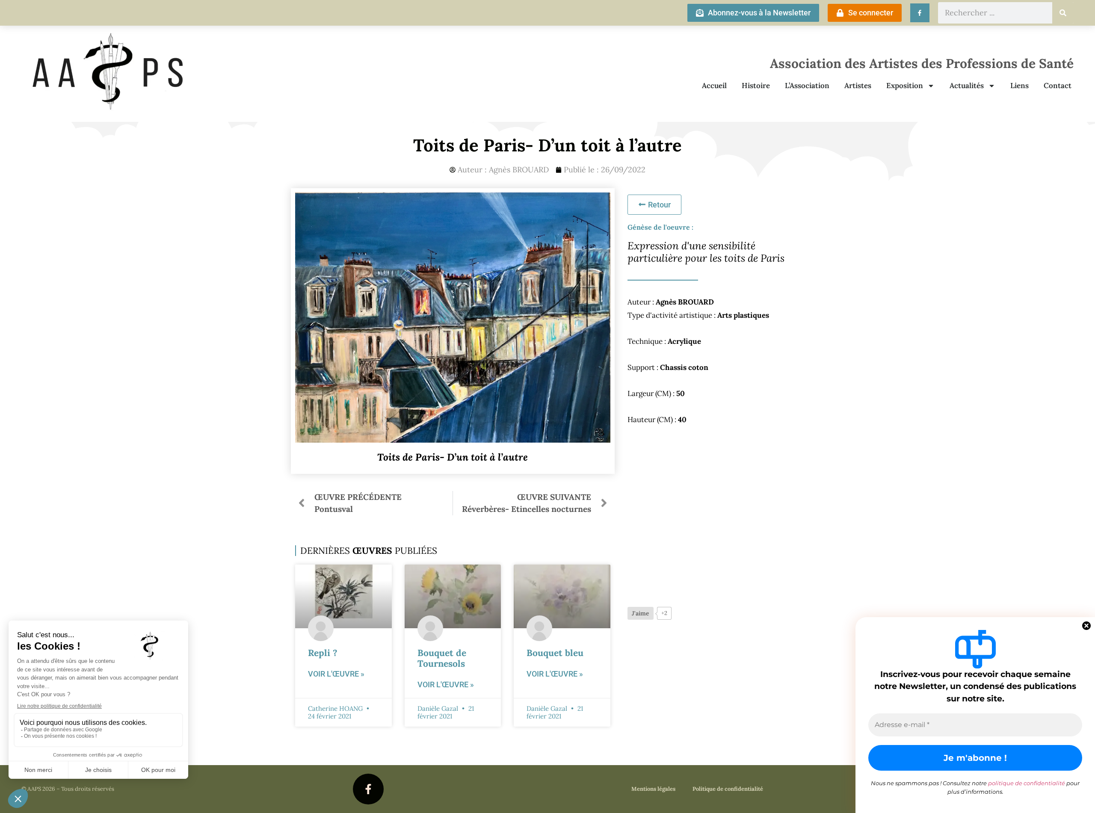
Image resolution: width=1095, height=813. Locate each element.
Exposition (904, 85)
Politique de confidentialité (728, 788)
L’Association (807, 85)
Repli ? (322, 653)
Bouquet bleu (555, 653)
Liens (1019, 85)
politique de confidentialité (1026, 783)
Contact (1057, 85)
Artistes (857, 85)
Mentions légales (653, 788)
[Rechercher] (1063, 13)
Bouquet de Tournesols (441, 658)
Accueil (714, 85)
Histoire (756, 85)
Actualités (967, 85)
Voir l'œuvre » (336, 673)
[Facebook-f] (368, 789)
